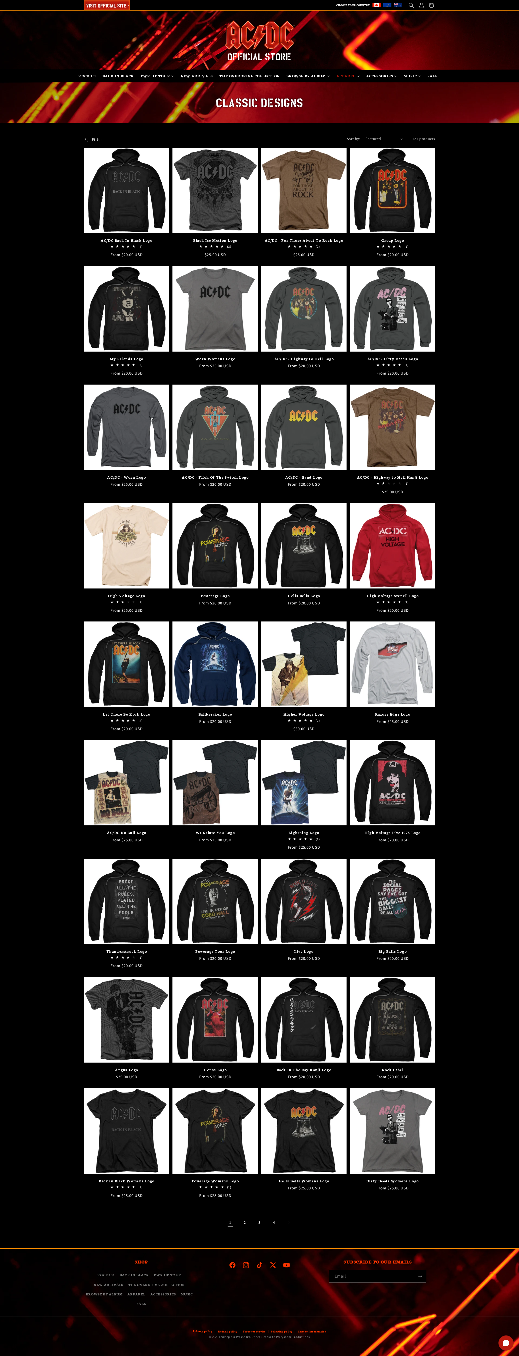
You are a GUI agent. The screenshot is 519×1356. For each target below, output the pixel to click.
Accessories (163, 1294)
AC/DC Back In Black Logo (126, 240)
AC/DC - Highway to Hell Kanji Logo (392, 477)
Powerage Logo (215, 595)
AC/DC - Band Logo (303, 477)
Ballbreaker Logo (215, 714)
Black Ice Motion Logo (215, 240)
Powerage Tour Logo (215, 951)
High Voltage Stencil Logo (393, 595)
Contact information (312, 1331)
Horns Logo (215, 1069)
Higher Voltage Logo (303, 714)
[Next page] (289, 1223)
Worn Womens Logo (215, 358)
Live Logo (303, 951)
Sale (141, 1303)
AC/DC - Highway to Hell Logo (304, 358)
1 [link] (230, 1222)
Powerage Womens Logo (215, 1180)
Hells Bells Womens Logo (304, 1180)
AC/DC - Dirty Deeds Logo (392, 358)
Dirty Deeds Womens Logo (392, 1180)
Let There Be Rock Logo (126, 714)
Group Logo (392, 240)
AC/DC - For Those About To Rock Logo (304, 240)
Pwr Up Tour (167, 1274)
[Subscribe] (420, 1276)
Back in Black (134, 1274)
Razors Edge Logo (392, 714)
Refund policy (227, 1331)
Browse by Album (104, 1294)
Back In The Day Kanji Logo (304, 1069)
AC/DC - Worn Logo (126, 477)
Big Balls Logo (392, 951)
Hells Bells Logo (304, 595)
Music (187, 1294)
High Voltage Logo (126, 595)
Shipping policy (282, 1331)
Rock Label (393, 1069)
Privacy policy (203, 1331)
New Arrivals (108, 1284)
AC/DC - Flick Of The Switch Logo (215, 477)
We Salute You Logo (215, 832)
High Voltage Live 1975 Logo (392, 832)
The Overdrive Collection (156, 1284)
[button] (411, 5)
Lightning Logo (303, 832)
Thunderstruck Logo (126, 951)
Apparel (136, 1294)
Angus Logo (126, 1069)
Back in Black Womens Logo (126, 1180)
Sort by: (353, 139)
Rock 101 (106, 1274)
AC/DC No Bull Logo (126, 832)
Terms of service (254, 1331)
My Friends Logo (126, 358)
